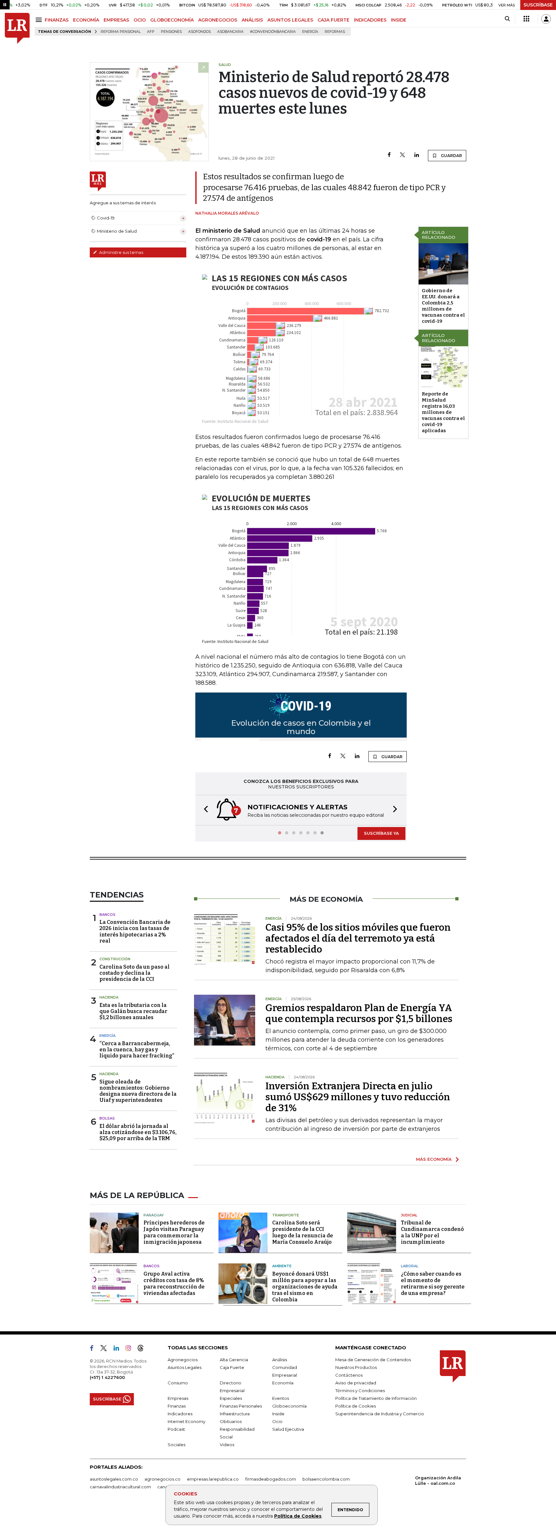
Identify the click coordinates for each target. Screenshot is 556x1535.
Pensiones (171, 32)
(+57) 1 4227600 (107, 1377)
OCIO (140, 20)
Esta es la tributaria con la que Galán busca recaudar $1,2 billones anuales (133, 1011)
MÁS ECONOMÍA (434, 1159)
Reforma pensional (121, 32)
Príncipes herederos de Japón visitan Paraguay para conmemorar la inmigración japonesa (174, 1232)
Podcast (176, 1429)
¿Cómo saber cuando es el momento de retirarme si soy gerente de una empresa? (433, 1283)
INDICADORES (370, 20)
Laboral (409, 1266)
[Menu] (40, 19)
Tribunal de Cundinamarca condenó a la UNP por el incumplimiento (432, 1232)
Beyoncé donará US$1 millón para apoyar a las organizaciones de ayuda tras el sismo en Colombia (305, 1287)
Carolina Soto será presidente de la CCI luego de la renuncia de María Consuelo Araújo (302, 1232)
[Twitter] (402, 155)
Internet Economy (186, 1421)
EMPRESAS (116, 20)
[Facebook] (389, 155)
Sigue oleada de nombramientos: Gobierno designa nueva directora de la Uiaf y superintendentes (138, 1091)
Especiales (231, 1398)
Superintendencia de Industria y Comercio (379, 1413)
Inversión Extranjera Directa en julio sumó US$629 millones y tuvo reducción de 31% (357, 1097)
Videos (227, 1444)
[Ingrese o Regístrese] (546, 19)
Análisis (279, 1359)
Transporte (285, 1215)
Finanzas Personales (241, 1406)
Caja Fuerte (232, 1367)
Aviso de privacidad (355, 1382)
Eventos (280, 1398)
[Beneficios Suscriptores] (526, 19)
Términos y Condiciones (360, 1390)
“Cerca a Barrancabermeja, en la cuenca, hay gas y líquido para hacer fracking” (136, 1049)
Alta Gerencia (234, 1359)
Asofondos (199, 32)
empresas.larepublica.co (213, 1479)
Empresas (178, 1398)
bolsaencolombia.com (326, 1479)
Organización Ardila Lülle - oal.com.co (438, 1480)
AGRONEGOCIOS (217, 20)
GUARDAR (451, 155)
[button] (204, 810)
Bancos (107, 914)
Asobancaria (230, 32)
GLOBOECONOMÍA (172, 20)
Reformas (335, 32)
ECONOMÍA (86, 20)
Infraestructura (235, 1413)
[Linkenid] (119, 1349)
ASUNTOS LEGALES (290, 20)
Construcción (114, 959)
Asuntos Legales (184, 1367)
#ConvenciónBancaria (273, 32)
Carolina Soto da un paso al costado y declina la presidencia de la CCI (134, 973)
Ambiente (282, 1266)
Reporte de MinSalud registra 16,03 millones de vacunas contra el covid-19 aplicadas (443, 412)
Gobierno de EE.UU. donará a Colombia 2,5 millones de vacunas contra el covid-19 (443, 306)
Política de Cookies (297, 1516)
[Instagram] (130, 1349)
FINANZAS (57, 20)
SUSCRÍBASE (538, 5)
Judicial (409, 1215)
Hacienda (108, 997)
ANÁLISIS (252, 20)
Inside (278, 1413)
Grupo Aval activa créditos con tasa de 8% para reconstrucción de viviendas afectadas (174, 1283)
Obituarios (231, 1421)
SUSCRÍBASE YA (381, 833)
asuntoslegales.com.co (114, 1479)
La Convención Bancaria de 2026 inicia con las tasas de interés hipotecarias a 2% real (135, 931)
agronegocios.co (162, 1479)
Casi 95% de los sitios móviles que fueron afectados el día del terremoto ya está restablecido (358, 938)
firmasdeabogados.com (270, 1479)
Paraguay (154, 1215)
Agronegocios (183, 1359)
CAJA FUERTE (333, 20)
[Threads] (143, 1349)
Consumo (178, 1382)
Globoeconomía (289, 1406)
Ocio (277, 1421)
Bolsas (107, 1118)
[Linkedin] (416, 155)
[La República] (17, 28)
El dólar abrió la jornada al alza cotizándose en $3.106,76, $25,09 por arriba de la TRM (138, 1132)
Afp (150, 32)
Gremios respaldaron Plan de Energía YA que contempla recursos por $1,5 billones (358, 1013)
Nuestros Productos (356, 1367)
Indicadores (180, 1413)
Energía (310, 32)
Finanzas (177, 1406)
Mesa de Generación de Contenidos (373, 1359)
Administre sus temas (120, 252)
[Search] (507, 19)
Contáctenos (349, 1375)
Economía (282, 1382)
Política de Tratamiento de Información (376, 1398)
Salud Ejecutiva (288, 1429)
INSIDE (398, 20)
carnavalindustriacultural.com (120, 1486)
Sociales (176, 1444)
